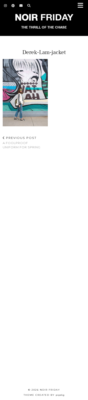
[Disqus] (44, 211)
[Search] (29, 6)
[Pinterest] (13, 6)
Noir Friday (50, 389)
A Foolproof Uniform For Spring (21, 142)
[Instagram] (5, 6)
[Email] (21, 6)
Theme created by (44, 394)
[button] (81, 6)
